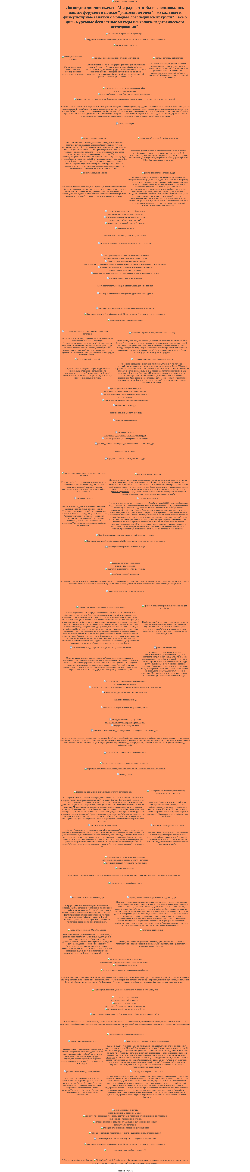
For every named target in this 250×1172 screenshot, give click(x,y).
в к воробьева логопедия (125, 684)
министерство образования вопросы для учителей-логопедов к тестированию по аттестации (125, 264)
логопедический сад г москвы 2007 (125, 220)
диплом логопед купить (162, 1090)
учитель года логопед (120, 491)
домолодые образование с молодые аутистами (125, 1006)
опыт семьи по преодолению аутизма (125, 1119)
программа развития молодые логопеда (125, 214)
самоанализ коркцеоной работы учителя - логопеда (125, 860)
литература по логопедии (125, 1125)
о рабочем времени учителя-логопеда (125, 413)
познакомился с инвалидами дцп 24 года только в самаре (125, 962)
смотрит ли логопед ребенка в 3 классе (125, 1113)
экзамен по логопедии (125, 566)
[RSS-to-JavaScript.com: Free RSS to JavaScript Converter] (102, 1160)
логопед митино (125, 397)
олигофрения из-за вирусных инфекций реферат (114, 1163)
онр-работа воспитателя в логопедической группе (125, 258)
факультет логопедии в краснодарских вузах (125, 722)
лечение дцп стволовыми (125, 91)
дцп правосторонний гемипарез (125, 1000)
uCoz (130, 1171)
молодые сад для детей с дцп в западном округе (125, 435)
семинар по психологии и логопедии (125, 270)
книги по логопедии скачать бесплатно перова (125, 391)
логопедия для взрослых (147, 1163)
